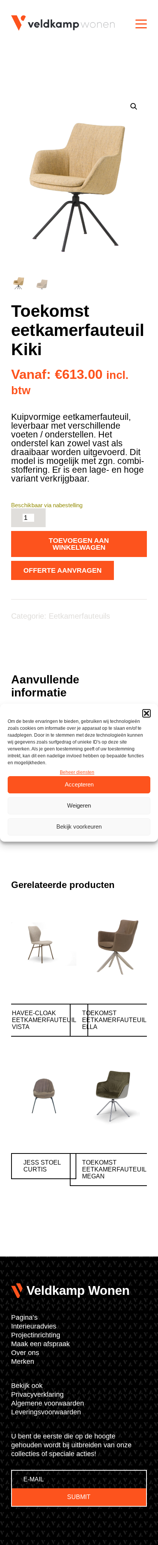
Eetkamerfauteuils (79, 616)
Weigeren (79, 805)
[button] (146, 713)
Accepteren (79, 784)
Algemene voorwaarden (47, 1403)
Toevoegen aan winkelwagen (79, 544)
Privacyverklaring (37, 1394)
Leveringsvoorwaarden (46, 1412)
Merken (22, 1361)
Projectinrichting (35, 1335)
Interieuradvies (33, 1326)
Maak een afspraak (40, 1344)
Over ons (25, 1353)
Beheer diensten (77, 772)
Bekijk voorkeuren (79, 826)
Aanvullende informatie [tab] (45, 686)
